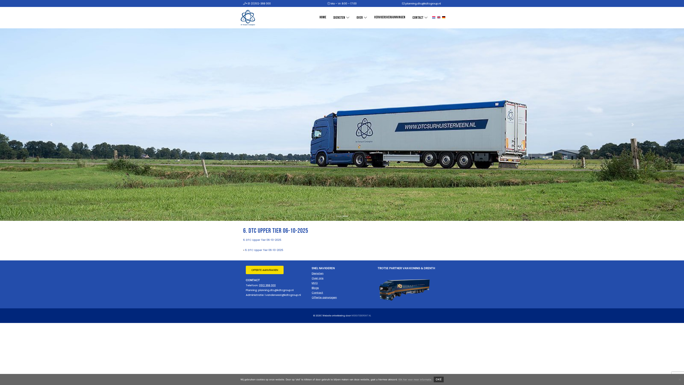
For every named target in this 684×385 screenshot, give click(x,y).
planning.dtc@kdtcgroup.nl (423, 3)
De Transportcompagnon (245, 10)
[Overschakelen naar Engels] (438, 17)
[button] (51, 124)
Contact (317, 292)
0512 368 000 (267, 285)
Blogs (315, 288)
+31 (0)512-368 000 (258, 3)
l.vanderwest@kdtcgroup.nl (283, 295)
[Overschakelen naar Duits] (443, 17)
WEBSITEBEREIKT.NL (361, 315)
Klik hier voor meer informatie (414, 379)
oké (439, 379)
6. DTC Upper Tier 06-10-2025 (262, 240)
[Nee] (679, 379)
